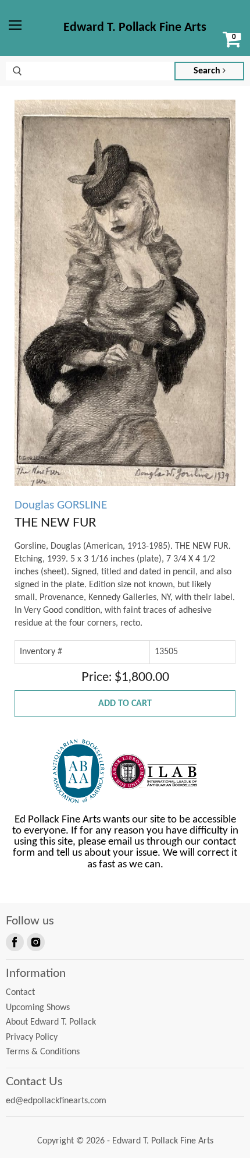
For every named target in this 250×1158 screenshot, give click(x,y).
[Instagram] (34, 941)
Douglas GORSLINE (61, 505)
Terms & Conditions (43, 1052)
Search (208, 71)
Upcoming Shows (38, 1007)
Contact (20, 992)
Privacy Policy (32, 1037)
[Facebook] (13, 941)
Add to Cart (125, 703)
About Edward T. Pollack (51, 1022)
